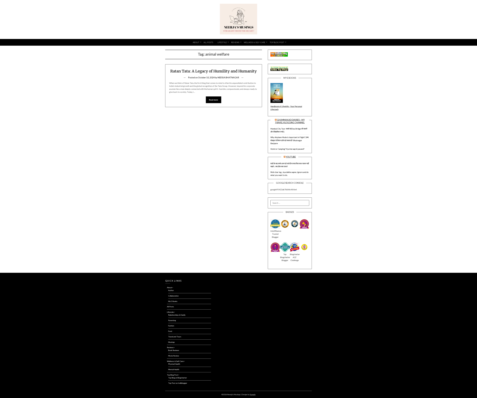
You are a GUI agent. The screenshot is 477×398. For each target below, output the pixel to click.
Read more (213, 100)
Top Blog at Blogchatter (177, 378)
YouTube (291, 157)
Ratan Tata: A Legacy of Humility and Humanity (213, 71)
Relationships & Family (176, 315)
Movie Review (173, 356)
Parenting (172, 320)
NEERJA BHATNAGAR (228, 77)
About (196, 42)
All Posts (208, 42)
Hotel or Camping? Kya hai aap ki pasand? (287, 149)
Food (170, 331)
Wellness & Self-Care (254, 42)
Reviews (235, 42)
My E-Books (172, 301)
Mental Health (173, 369)
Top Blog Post (277, 42)
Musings (171, 342)
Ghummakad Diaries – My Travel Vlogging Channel (290, 121)
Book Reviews (173, 350)
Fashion (171, 326)
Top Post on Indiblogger (177, 383)
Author (171, 290)
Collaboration (173, 296)
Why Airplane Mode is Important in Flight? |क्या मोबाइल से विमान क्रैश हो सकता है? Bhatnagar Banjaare (289, 140)
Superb (253, 394)
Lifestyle (222, 42)
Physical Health (174, 364)
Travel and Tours (174, 337)
